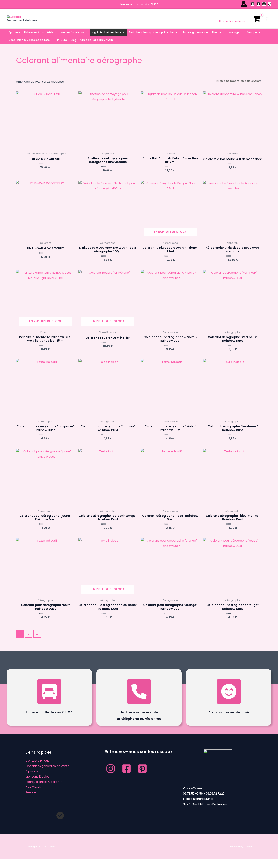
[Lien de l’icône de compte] (243, 4)
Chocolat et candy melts (96, 40)
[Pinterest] (264, 4)
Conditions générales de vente (47, 766)
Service (31, 792)
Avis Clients (34, 787)
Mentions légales (37, 776)
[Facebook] (258, 4)
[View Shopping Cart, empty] (256, 19)
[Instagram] (252, 4)
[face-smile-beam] (229, 691)
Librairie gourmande (195, 32)
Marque (252, 32)
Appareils (14, 32)
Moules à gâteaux (72, 32)
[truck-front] (49, 691)
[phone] (139, 691)
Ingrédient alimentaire (106, 32)
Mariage (234, 32)
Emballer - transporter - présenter (151, 32)
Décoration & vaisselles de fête (29, 40)
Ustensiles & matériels (38, 32)
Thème (216, 32)
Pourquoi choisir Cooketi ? (44, 782)
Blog (73, 40)
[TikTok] (269, 4)
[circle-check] (60, 815)
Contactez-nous (37, 761)
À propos (32, 771)
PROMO (62, 40)
